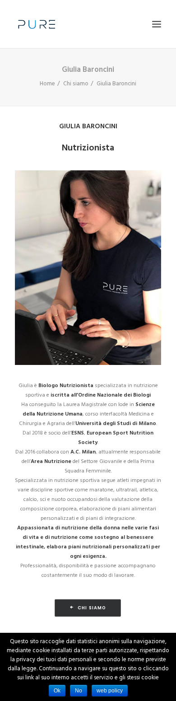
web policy (110, 690)
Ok (57, 690)
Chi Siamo (92, 608)
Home (47, 84)
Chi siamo (75, 84)
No (78, 690)
